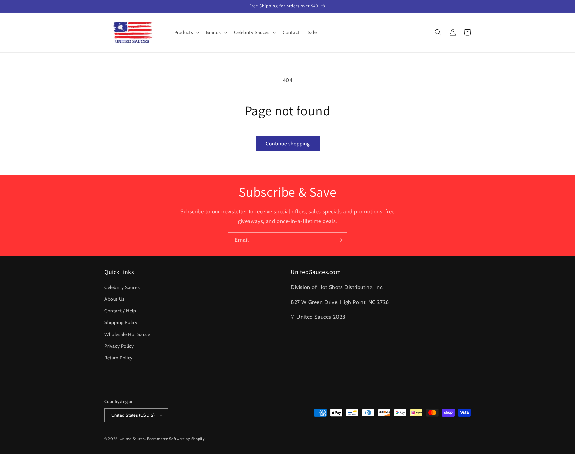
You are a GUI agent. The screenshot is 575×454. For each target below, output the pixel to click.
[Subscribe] (339, 240)
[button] (186, 32)
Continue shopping (288, 144)
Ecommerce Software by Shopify (176, 438)
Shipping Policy (121, 322)
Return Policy (118, 358)
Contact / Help (120, 311)
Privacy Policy (119, 346)
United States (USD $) (133, 415)
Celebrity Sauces (122, 287)
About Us (114, 299)
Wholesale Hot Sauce (127, 334)
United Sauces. (133, 438)
